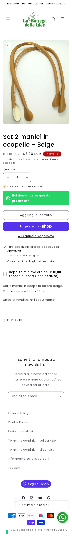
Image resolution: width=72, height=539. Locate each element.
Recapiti (14, 468)
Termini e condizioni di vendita (31, 450)
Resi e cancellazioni (22, 431)
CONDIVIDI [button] (14, 320)
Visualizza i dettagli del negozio (30, 261)
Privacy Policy (18, 413)
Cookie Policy (18, 422)
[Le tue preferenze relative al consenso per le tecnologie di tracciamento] (7, 532)
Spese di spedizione (35, 159)
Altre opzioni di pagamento (36, 236)
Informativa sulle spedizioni (28, 459)
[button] (8, 19)
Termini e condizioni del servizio (32, 441)
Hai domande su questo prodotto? (31, 198)
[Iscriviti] (59, 396)
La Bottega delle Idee (28, 529)
